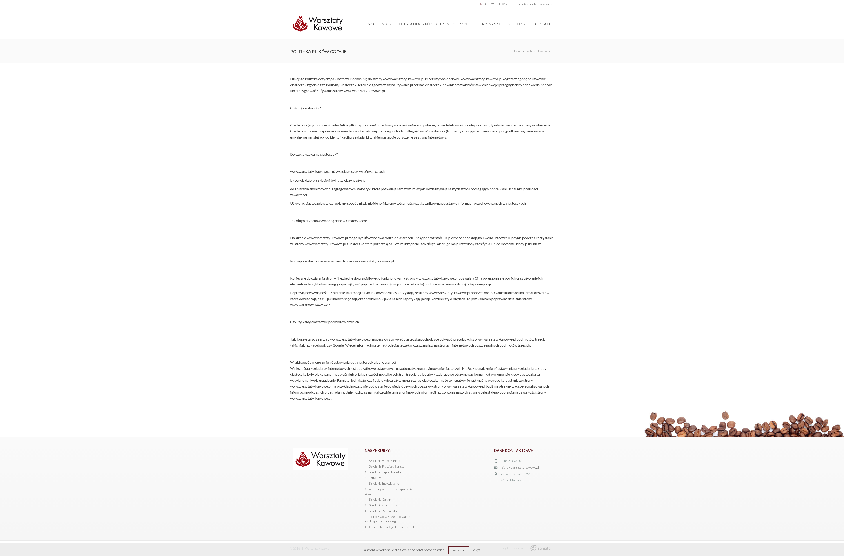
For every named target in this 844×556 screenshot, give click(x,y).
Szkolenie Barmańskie (383, 511)
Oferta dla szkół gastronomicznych (435, 24)
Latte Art (375, 478)
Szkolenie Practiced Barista (386, 466)
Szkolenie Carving (380, 499)
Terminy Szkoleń (494, 24)
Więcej (477, 550)
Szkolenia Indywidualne (384, 483)
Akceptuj (458, 550)
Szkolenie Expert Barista (385, 472)
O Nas (522, 24)
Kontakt (542, 24)
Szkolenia (378, 24)
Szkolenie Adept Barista (384, 460)
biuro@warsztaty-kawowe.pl (520, 467)
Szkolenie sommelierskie (385, 505)
